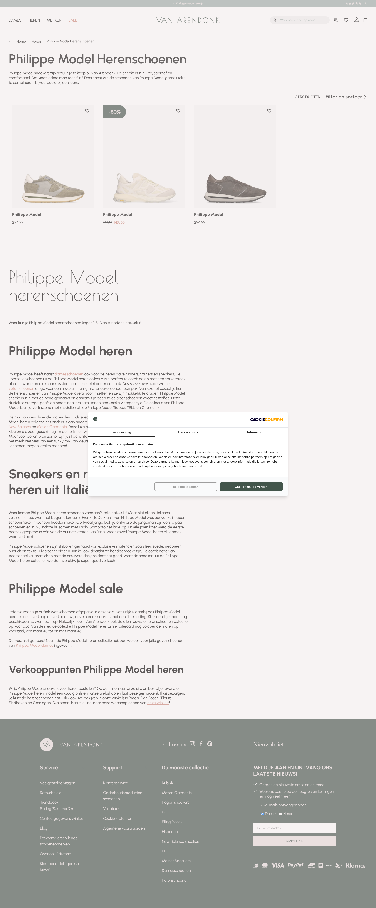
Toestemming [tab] (121, 432)
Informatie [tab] (254, 432)
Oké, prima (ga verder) (251, 486)
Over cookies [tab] (188, 432)
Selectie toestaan (186, 486)
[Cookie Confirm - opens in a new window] (266, 419)
